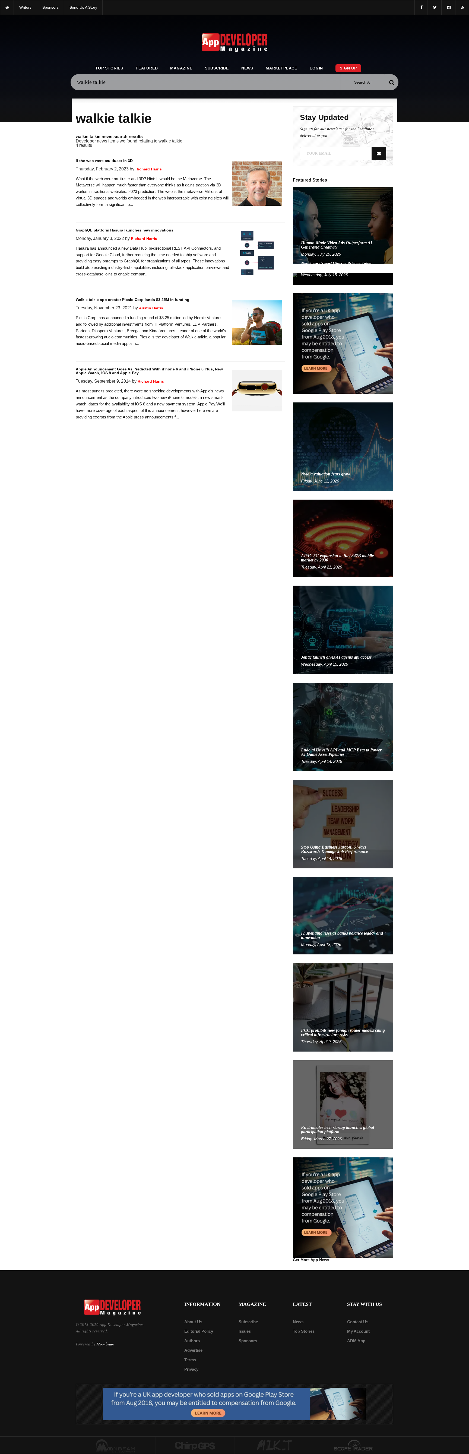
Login (316, 68)
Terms (190, 1359)
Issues (245, 1331)
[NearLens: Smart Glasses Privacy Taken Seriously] (343, 278)
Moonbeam (105, 1344)
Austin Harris (151, 308)
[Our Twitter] (434, 7)
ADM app (356, 1340)
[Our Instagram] (448, 7)
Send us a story (83, 7)
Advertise (193, 1350)
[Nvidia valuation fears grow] (343, 446)
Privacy (191, 1369)
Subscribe (217, 68)
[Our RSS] (462, 7)
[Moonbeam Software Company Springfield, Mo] (115, 1445)
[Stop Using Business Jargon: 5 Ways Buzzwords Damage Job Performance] (343, 823)
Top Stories (109, 68)
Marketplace (281, 68)
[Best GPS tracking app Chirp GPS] (195, 1445)
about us (193, 1321)
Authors (192, 1340)
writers (25, 7)
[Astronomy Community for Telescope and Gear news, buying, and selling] (353, 1445)
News (247, 68)
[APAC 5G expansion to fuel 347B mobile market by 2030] (343, 538)
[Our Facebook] (421, 7)
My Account (358, 1331)
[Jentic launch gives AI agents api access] (343, 629)
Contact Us (357, 1321)
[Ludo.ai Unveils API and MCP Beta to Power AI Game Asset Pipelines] (343, 726)
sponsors (50, 7)
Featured (147, 68)
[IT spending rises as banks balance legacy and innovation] (343, 915)
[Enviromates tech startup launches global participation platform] (343, 1104)
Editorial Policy (198, 1331)
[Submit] (391, 82)
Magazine (181, 68)
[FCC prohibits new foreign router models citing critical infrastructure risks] (343, 1007)
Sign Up (348, 68)
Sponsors (248, 1340)
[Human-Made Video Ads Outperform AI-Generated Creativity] (343, 225)
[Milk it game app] (274, 1445)
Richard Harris (148, 169)
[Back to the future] (7, 7)
